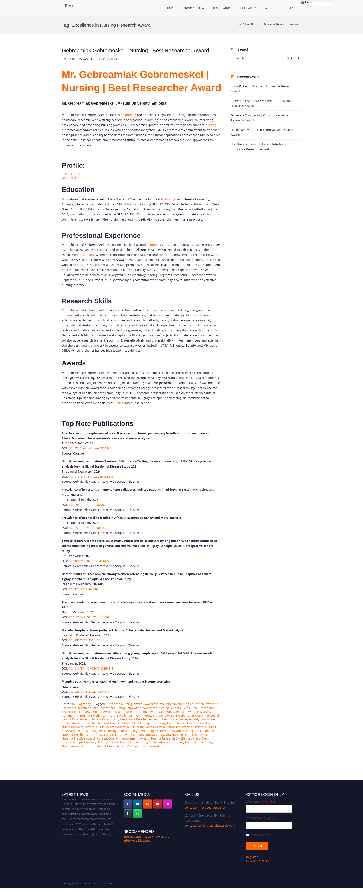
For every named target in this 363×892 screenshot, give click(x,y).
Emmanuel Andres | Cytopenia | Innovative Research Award (261, 103)
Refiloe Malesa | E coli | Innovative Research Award (262, 132)
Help (290, 8)
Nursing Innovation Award (151, 735)
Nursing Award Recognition (105, 731)
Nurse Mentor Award (111, 727)
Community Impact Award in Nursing (185, 712)
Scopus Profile (72, 174)
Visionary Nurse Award (143, 746)
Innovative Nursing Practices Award (108, 723)
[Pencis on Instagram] (167, 804)
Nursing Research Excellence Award (175, 738)
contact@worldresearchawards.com (210, 826)
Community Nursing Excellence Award (89, 715)
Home (171, 8)
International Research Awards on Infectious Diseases (147, 838)
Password (260, 818)
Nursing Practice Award (78, 738)
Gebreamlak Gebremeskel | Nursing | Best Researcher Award (135, 50)
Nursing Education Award (201, 731)
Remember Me (260, 835)
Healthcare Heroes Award (180, 719)
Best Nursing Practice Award (92, 712)
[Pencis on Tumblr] (127, 813)
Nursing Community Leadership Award (153, 731)
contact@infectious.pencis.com (206, 807)
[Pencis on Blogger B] (147, 804)
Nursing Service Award (113, 742)
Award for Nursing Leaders (162, 708)
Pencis (71, 5)
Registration (222, 8)
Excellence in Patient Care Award (95, 719)
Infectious (110, 59)
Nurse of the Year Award (144, 727)
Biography (83, 704)
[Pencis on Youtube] (157, 804)
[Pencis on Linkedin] (137, 804)
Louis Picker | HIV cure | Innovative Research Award (262, 88)
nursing (130, 115)
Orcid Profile (70, 178)
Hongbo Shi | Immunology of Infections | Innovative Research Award (260, 146)
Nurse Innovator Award (78, 727)
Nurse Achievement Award (196, 723)
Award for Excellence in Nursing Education (174, 704)
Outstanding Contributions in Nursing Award (162, 742)
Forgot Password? (258, 861)
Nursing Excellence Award (80, 735)
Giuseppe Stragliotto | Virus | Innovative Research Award (259, 117)
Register (252, 857)
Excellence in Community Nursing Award (145, 715)
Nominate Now (194, 8)
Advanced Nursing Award (124, 704)
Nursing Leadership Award (190, 735)
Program (246, 8)
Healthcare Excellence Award (140, 719)
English (309, 2)
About (269, 8)
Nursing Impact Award (116, 735)
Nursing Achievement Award (183, 727)
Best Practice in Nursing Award (136, 712)
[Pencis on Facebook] (127, 804)
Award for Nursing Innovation (120, 708)
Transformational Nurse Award (103, 746)
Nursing (169, 199)
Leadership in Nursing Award (155, 723)
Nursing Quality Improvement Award (122, 738)
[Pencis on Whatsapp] (137, 813)
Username (261, 801)
